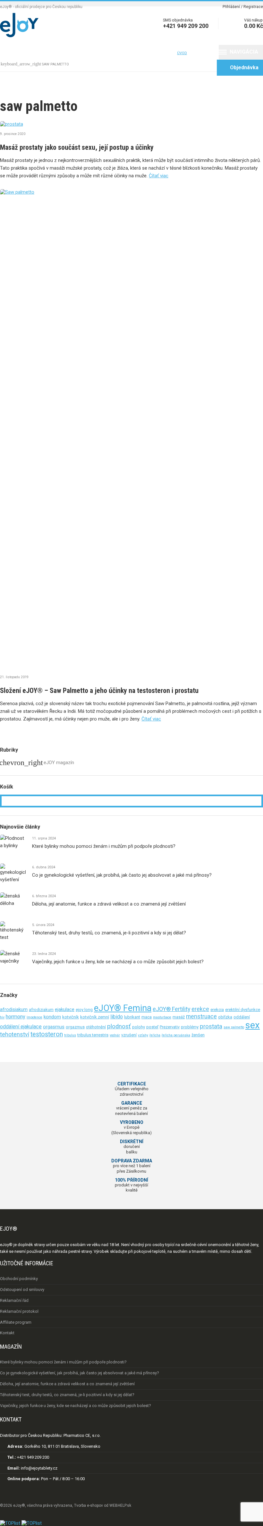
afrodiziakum (41, 1009)
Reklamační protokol (19, 1311)
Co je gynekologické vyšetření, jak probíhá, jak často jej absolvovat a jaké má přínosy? (122, 875)
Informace (75, 53)
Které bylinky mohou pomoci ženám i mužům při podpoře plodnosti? (103, 846)
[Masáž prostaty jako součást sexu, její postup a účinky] (131, 124)
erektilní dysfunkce (242, 1009)
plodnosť (119, 1026)
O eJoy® (36, 53)
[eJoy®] (19, 35)
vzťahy (143, 1035)
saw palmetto (234, 1027)
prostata (211, 1026)
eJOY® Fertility (171, 1009)
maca (146, 1017)
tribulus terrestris (92, 1035)
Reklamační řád (14, 1300)
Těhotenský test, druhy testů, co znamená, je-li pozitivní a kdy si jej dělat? (109, 933)
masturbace (162, 1017)
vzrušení (129, 1035)
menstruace (201, 1016)
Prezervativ (170, 1026)
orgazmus (75, 1026)
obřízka (225, 1017)
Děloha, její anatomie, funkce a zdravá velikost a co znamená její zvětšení (109, 904)
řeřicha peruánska (176, 1035)
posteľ (152, 1026)
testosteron (46, 1034)
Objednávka (239, 67)
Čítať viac (158, 176)
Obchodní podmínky (19, 1278)
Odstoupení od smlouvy (22, 1289)
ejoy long (84, 1009)
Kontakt (163, 53)
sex (252, 1025)
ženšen (198, 1035)
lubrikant (132, 1017)
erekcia (217, 1009)
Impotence (34, 1017)
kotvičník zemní (94, 1017)
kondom (52, 1017)
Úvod (10, 53)
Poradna (114, 53)
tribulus (70, 1035)
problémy (190, 1026)
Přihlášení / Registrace (243, 6)
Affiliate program (15, 1322)
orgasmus (53, 1027)
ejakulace (64, 1009)
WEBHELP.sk (120, 1505)
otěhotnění (96, 1026)
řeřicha (154, 1035)
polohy (138, 1026)
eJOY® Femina (122, 1008)
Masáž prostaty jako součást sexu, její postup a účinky (77, 147)
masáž (179, 1017)
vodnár (115, 1035)
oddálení (241, 1017)
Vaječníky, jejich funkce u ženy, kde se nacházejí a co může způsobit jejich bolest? (118, 962)
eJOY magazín (59, 762)
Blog (138, 53)
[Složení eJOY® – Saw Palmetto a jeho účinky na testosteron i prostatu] (131, 429)
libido (116, 1017)
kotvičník (70, 1017)
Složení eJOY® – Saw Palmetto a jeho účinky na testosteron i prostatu (99, 691)
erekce (200, 1009)
